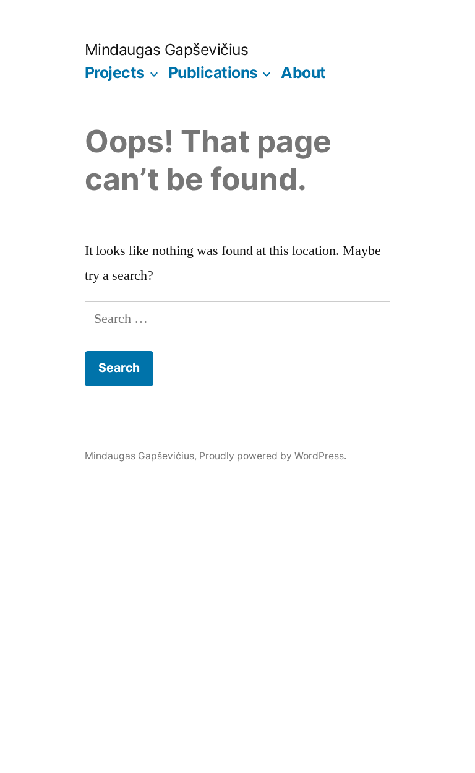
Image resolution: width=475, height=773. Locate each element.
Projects (115, 72)
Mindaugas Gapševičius (167, 49)
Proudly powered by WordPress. (272, 456)
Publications (213, 72)
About (303, 72)
